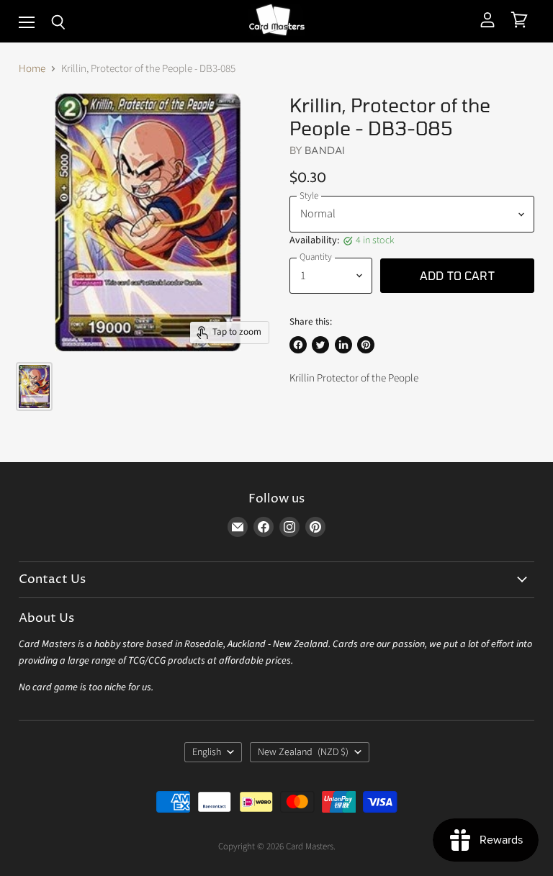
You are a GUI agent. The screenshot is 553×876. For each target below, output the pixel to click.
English (206, 752)
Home (32, 69)
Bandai (325, 150)
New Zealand (303, 752)
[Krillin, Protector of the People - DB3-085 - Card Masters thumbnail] (34, 387)
